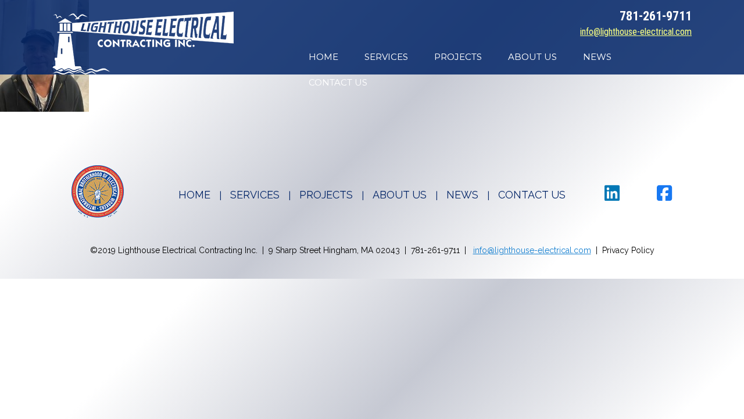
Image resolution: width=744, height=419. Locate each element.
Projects (458, 56)
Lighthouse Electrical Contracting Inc (143, 43)
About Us (532, 56)
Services (386, 56)
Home (323, 56)
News (597, 56)
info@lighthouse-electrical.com (636, 31)
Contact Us (338, 82)
